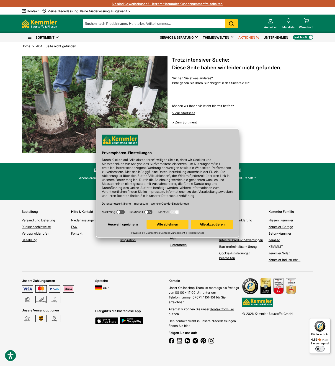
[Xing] (195, 341)
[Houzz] (187, 341)
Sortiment (45, 37)
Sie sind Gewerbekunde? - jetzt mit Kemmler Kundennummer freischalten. (167, 4)
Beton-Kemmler (279, 233)
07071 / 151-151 (204, 297)
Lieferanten (178, 245)
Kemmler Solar (279, 253)
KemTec (274, 240)
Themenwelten (216, 37)
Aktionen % (248, 37)
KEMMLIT (275, 246)
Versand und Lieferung (38, 220)
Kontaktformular (222, 309)
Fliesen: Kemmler (280, 220)
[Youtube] (179, 341)
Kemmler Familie (281, 211)
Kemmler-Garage (280, 227)
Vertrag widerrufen (35, 233)
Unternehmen (276, 37)
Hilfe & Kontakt (82, 211)
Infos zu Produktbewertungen (241, 240)
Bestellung (30, 211)
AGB (173, 238)
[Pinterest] (203, 341)
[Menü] (327, 321)
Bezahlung (29, 240)
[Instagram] (211, 341)
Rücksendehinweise (36, 227)
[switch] (320, 348)
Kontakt (76, 233)
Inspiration (128, 240)
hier (186, 326)
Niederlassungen (83, 220)
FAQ (74, 227)
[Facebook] (171, 341)
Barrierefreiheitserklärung (238, 246)
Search (231, 23)
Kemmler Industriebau (284, 260)
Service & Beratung (177, 37)
